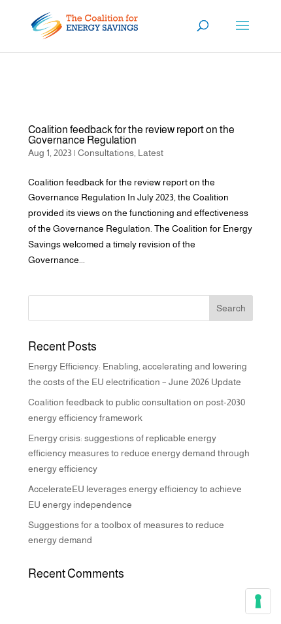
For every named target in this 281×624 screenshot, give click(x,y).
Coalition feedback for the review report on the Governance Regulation (131, 135)
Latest (150, 153)
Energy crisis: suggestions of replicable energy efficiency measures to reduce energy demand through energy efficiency (139, 454)
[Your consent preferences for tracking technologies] (258, 601)
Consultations (106, 153)
